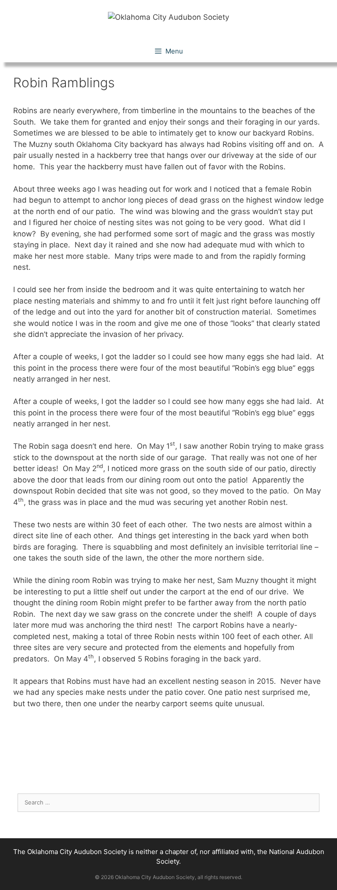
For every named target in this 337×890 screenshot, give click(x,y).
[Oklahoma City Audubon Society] (168, 16)
